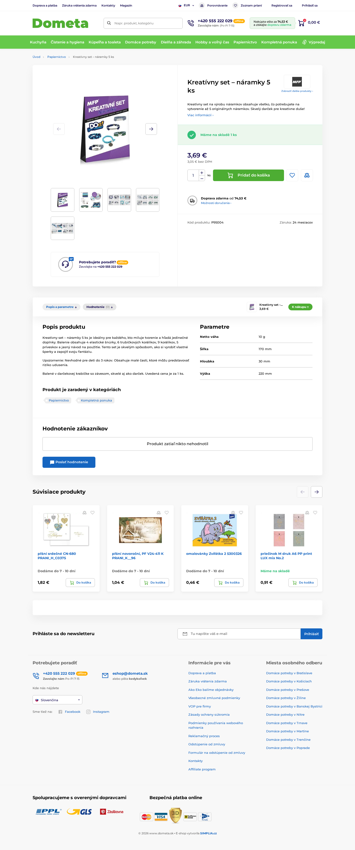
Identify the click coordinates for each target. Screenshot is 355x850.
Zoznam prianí (251, 5)
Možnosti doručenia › (216, 203)
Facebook (72, 712)
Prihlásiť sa (310, 5)
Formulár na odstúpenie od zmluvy (216, 753)
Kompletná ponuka (96, 400)
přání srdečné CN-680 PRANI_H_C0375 (57, 555)
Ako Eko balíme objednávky (211, 690)
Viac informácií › (200, 115)
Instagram (101, 712)
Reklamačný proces (204, 736)
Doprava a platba (45, 5)
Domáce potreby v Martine (287, 731)
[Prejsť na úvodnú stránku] (60, 23)
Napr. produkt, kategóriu (134, 23)
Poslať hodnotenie (71, 462)
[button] (151, 129)
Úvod (36, 57)
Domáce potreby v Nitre (285, 714)
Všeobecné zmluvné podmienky (214, 698)
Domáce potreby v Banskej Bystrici (294, 706)
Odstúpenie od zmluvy (206, 744)
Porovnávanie (217, 5)
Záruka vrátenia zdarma (79, 5)
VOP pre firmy (199, 706)
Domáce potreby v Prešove (287, 690)
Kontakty (108, 5)
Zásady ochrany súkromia (209, 714)
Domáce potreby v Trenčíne (288, 739)
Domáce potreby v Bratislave (289, 673)
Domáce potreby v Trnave (286, 723)
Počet (193, 175)
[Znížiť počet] (202, 178)
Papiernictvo (56, 57)
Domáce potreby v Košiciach (289, 681)
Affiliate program (202, 769)
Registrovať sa (281, 5)
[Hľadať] (109, 23)
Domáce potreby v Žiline (286, 698)
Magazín (126, 5)
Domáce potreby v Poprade (288, 748)
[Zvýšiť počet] (202, 173)
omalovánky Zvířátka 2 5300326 (214, 553)
